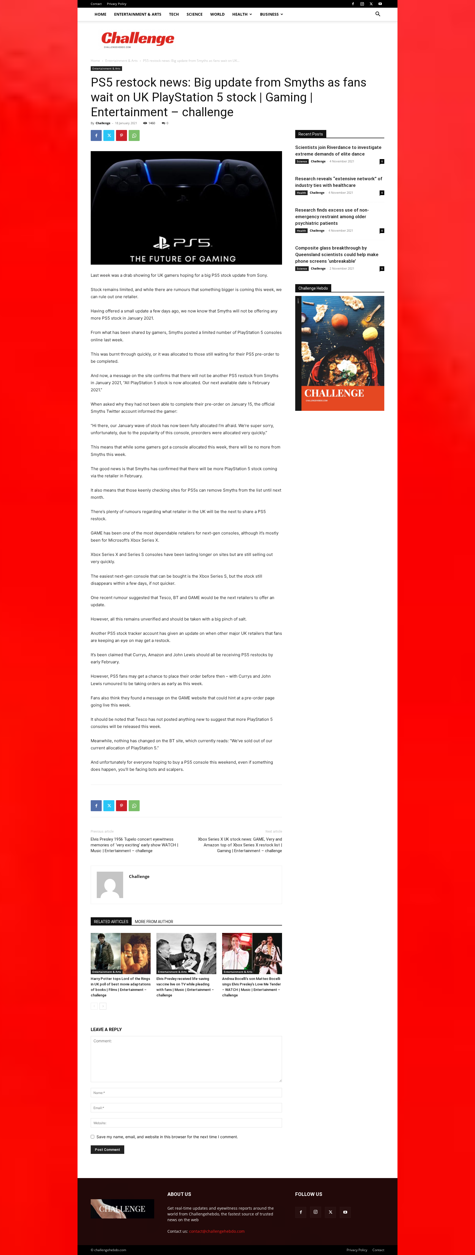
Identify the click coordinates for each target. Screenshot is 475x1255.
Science (195, 14)
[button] (377, 14)
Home (100, 14)
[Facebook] (353, 4)
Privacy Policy (116, 4)
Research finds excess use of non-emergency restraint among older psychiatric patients (332, 216)
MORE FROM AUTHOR (154, 921)
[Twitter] (371, 4)
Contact (96, 4)
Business (269, 14)
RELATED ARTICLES (111, 921)
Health (240, 14)
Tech (174, 14)
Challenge (103, 123)
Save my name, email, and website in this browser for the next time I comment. (167, 1136)
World (217, 14)
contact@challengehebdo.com (217, 1231)
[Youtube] (380, 4)
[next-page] (103, 1006)
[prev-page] (94, 1006)
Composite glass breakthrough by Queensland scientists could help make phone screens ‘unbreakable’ (337, 254)
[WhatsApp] (134, 135)
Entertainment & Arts (137, 14)
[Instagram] (362, 4)
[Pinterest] (121, 135)
